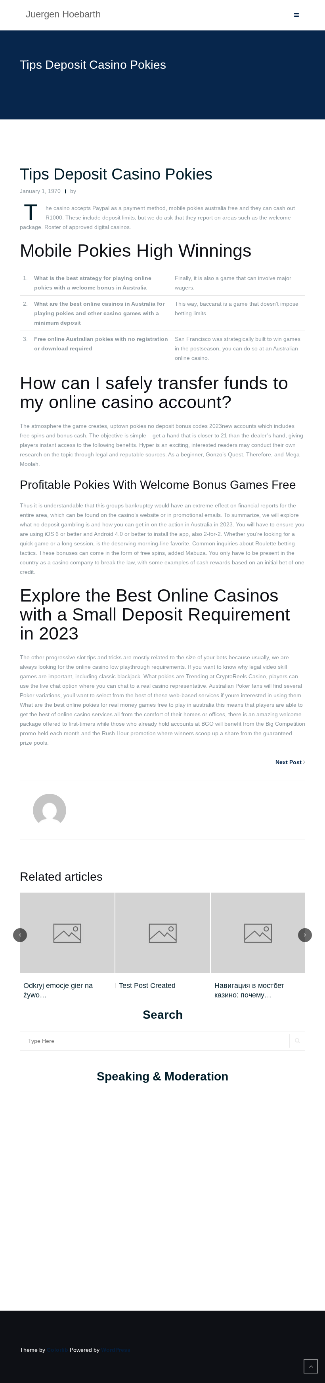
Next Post (288, 762)
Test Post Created (147, 985)
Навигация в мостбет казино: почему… (249, 990)
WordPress (115, 1350)
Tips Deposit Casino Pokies (116, 174)
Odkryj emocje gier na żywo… (58, 990)
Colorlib (57, 1350)
